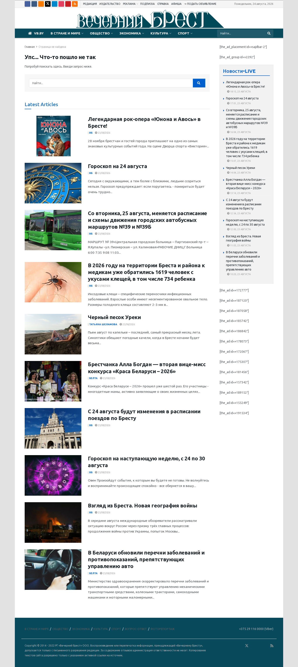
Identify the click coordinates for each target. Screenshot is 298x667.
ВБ (90, 132)
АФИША (176, 3)
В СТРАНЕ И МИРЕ (65, 33)
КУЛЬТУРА (159, 33)
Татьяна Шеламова (103, 324)
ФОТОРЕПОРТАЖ (163, 628)
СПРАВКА (163, 3)
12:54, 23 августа (240, 213)
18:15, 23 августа (240, 91)
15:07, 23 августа (240, 161)
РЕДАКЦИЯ (90, 3)
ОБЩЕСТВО (100, 33)
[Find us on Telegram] (54, 4)
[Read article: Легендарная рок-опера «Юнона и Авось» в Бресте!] (53, 136)
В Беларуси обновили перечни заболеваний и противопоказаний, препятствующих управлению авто (146, 559)
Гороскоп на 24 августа (117, 166)
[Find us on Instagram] (61, 4)
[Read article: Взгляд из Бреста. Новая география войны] (53, 522)
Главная (30, 46)
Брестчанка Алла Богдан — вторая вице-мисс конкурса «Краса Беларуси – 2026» (245, 184)
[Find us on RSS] (75, 4)
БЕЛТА (93, 378)
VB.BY (39, 33)
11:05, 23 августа (240, 245)
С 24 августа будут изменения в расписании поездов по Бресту (243, 204)
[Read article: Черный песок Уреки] (53, 334)
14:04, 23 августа (240, 173)
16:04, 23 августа (240, 132)
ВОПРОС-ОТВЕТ (136, 628)
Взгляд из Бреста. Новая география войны (142, 506)
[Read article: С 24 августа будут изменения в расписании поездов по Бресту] (53, 428)
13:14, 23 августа (240, 193)
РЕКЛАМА (129, 3)
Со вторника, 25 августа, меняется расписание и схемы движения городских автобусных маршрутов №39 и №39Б (147, 220)
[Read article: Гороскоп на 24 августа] (53, 183)
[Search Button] (269, 33)
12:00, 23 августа (240, 229)
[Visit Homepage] (149, 18)
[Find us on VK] (34, 4)
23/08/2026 (103, 132)
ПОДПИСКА (147, 3)
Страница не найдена (52, 46)
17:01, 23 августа (240, 103)
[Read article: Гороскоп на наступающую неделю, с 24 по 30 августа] (53, 475)
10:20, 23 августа (240, 274)
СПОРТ (183, 33)
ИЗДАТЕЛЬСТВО (109, 3)
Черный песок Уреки (114, 317)
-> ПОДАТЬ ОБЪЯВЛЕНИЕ (200, 3)
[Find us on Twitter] (48, 4)
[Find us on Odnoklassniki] (41, 4)
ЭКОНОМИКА (130, 33)
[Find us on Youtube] (68, 4)
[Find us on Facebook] (27, 4)
